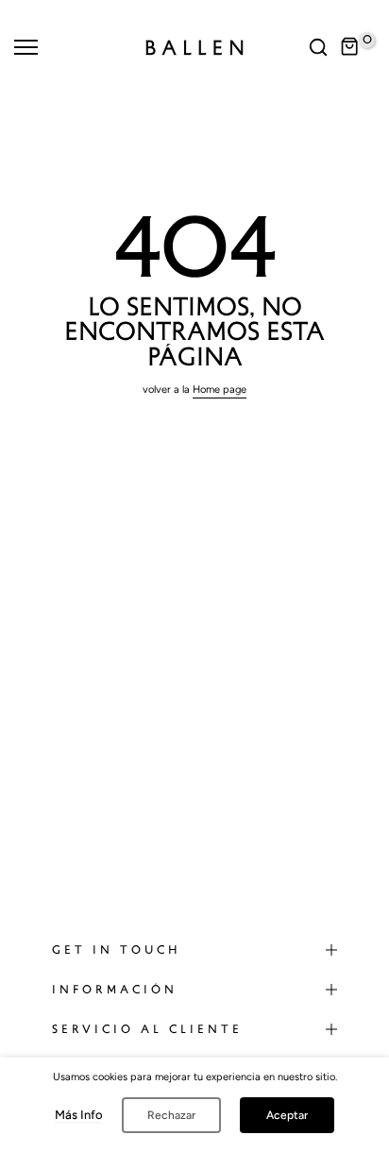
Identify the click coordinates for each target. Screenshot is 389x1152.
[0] (350, 47)
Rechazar (171, 1115)
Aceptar (287, 1115)
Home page (219, 389)
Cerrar (36, 5)
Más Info (79, 1115)
